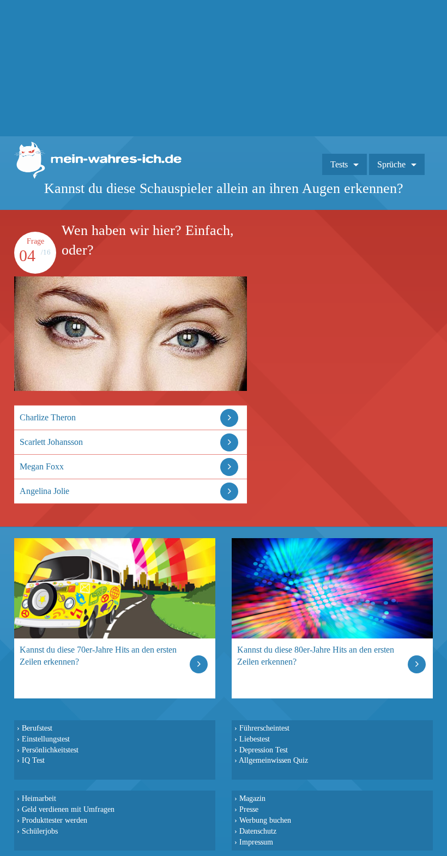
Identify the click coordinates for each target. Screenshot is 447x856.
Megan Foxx (42, 466)
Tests (339, 164)
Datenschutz (257, 831)
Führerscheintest (264, 728)
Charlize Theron (48, 417)
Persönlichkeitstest (50, 749)
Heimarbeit (39, 798)
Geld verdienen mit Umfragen (68, 809)
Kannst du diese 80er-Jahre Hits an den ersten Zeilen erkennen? (315, 655)
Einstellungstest (46, 738)
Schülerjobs (40, 831)
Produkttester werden (54, 820)
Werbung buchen (265, 820)
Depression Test (263, 749)
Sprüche (391, 164)
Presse (248, 809)
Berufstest (37, 728)
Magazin (252, 798)
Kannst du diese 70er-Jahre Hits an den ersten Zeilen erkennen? (98, 655)
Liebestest (254, 738)
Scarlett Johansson (51, 442)
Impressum (256, 841)
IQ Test (33, 760)
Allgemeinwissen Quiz (273, 760)
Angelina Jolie (44, 491)
